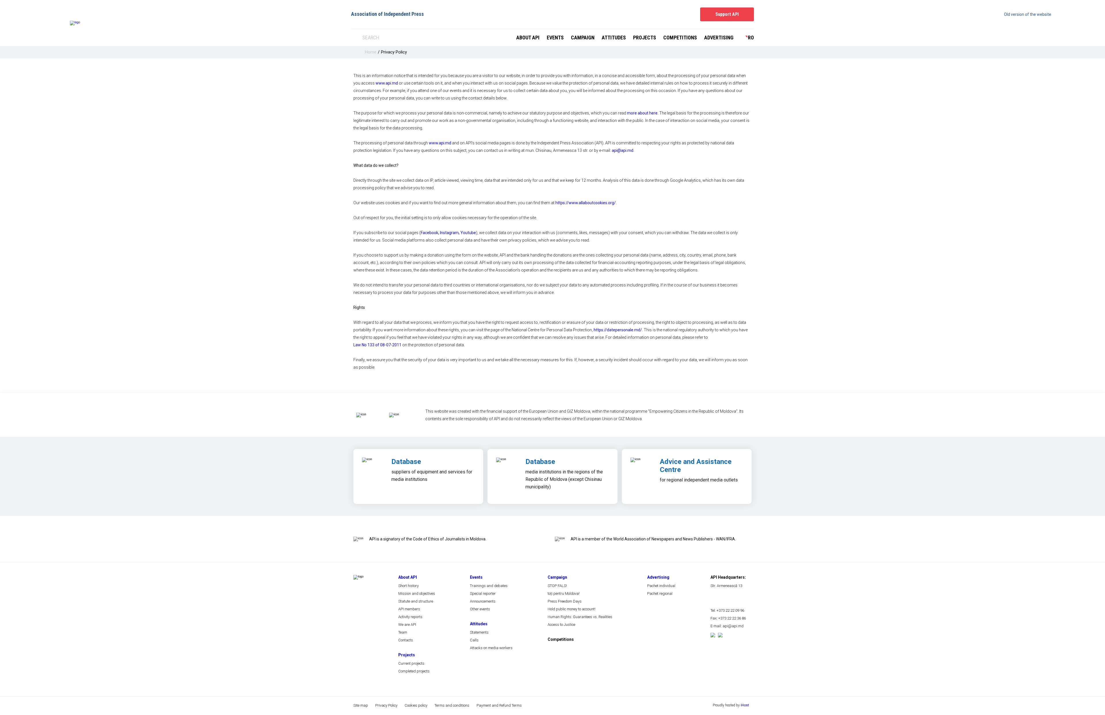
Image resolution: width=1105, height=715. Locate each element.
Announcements (483, 601)
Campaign (583, 38)
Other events (480, 609)
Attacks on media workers (491, 648)
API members (409, 609)
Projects (644, 38)
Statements (479, 632)
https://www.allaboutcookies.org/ (585, 202)
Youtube (468, 232)
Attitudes (614, 38)
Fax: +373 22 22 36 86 (728, 618)
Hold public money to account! (571, 609)
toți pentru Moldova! (564, 593)
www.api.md (387, 83)
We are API (407, 624)
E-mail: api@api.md (727, 626)
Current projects (411, 663)
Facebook (429, 232)
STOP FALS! (557, 586)
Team (402, 632)
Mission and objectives (416, 593)
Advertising (719, 38)
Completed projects (414, 671)
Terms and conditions (452, 705)
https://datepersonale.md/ (618, 330)
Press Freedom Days (565, 601)
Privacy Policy (394, 52)
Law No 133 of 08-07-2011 (377, 345)
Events (555, 38)
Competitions (680, 38)
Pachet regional (659, 593)
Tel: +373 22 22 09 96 (727, 610)
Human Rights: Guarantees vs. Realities (580, 617)
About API (528, 38)
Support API (727, 14)
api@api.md (622, 150)
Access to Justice (561, 624)
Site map (360, 705)
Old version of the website (1027, 14)
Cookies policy (416, 705)
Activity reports (410, 617)
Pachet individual (661, 586)
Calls (474, 640)
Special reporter (483, 593)
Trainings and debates (489, 586)
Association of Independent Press (387, 14)
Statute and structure (415, 601)
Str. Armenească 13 (726, 586)
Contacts (405, 640)
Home (370, 52)
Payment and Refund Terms (499, 705)
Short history (408, 586)
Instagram (449, 232)
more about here (642, 113)
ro (751, 38)
